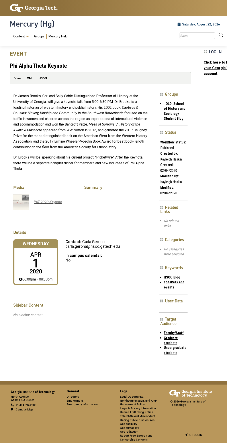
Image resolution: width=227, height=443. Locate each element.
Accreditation (129, 431)
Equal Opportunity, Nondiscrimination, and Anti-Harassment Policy (138, 400)
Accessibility (128, 424)
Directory (73, 396)
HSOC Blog (172, 277)
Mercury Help (58, 36)
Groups (39, 36)
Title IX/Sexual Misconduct (137, 416)
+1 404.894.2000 (26, 405)
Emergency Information (82, 404)
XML (30, 78)
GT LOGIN (195, 435)
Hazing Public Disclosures (137, 420)
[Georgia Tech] (34, 8)
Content (19, 36)
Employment (75, 400)
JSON (43, 78)
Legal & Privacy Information (138, 408)
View (17, 78)
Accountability (129, 427)
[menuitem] (39, 36)
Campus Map (24, 409)
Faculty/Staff (174, 333)
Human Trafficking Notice (136, 412)
